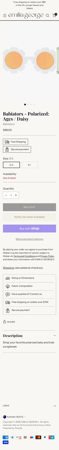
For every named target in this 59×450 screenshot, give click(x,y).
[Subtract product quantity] (6, 195)
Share (11, 322)
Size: (8, 158)
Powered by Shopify (12, 428)
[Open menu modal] (4, 15)
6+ (29, 165)
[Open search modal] (47, 15)
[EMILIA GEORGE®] (26, 15)
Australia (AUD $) (15, 417)
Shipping (8, 267)
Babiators (9, 124)
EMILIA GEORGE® (30, 422)
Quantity (8, 188)
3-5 (11, 165)
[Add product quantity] (16, 195)
